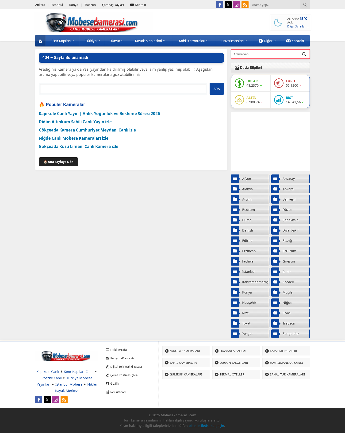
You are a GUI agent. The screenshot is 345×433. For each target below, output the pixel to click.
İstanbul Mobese (68, 384)
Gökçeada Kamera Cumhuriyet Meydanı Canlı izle (87, 130)
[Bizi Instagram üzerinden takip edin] (236, 4)
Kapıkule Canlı (47, 371)
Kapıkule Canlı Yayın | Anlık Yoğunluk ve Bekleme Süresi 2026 (99, 113)
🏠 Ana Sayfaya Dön (58, 162)
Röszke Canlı (52, 377)
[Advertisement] (270, 141)
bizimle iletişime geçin (206, 425)
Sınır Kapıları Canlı (78, 371)
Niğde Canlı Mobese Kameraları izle (73, 138)
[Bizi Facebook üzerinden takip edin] (219, 4)
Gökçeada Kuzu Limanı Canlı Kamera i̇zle (78, 146)
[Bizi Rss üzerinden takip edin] (245, 4)
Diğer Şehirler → (298, 26)
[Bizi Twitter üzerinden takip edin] (228, 4)
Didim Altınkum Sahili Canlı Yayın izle (75, 121)
